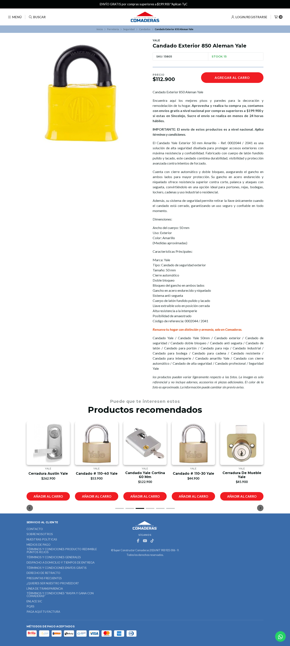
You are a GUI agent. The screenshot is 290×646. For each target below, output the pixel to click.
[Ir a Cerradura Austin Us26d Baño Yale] (241, 443)
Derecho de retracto (43, 573)
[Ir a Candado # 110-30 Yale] (145, 443)
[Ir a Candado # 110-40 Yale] (48, 443)
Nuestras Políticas (42, 539)
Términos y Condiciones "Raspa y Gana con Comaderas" (60, 595)
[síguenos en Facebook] (138, 541)
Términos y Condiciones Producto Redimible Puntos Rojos (62, 551)
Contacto (35, 529)
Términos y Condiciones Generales (54, 557)
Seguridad (129, 29)
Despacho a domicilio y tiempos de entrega (60, 562)
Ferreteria (113, 29)
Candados (145, 29)
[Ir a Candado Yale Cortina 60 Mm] (96, 443)
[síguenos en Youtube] (145, 541)
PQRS (30, 606)
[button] (119, 508)
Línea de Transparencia (45, 588)
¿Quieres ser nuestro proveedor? (53, 583)
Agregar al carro (232, 78)
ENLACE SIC (34, 601)
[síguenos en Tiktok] (152, 541)
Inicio (100, 29)
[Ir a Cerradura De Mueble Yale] (193, 443)
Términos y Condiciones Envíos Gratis (57, 567)
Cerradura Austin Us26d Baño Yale (241, 475)
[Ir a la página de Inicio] (145, 17)
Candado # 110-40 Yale (48, 474)
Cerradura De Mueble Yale (193, 475)
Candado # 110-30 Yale (145, 474)
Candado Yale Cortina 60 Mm (97, 475)
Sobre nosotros (40, 534)
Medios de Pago (39, 544)
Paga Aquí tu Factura (43, 611)
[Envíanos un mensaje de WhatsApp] (280, 636)
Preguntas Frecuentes (44, 578)
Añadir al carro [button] (48, 496)
